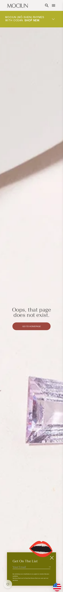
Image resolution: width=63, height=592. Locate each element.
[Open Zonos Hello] (55, 585)
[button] (46, 5)
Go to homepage (31, 326)
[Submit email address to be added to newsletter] (49, 566)
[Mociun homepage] (17, 5)
